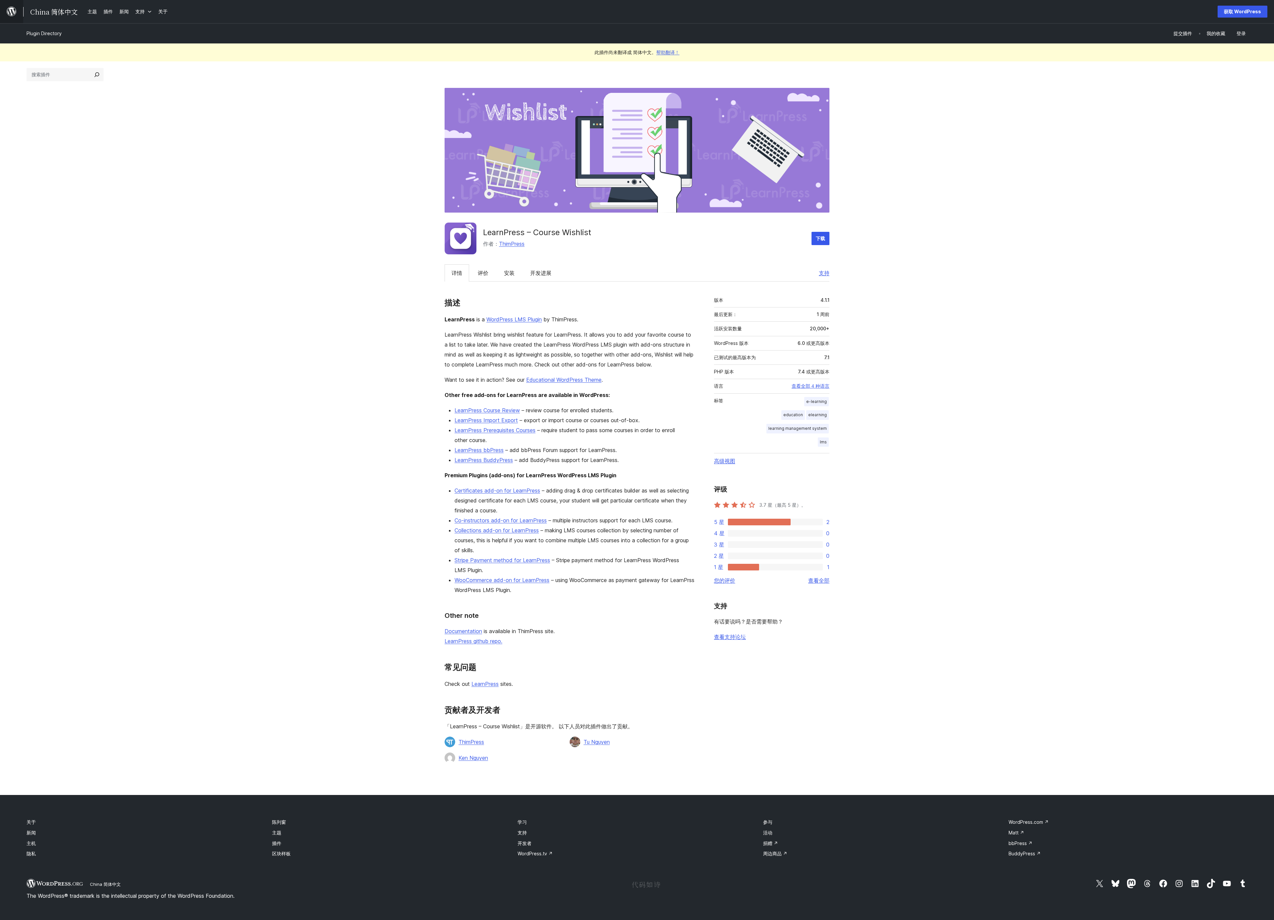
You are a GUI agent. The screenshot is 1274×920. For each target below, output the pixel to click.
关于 (31, 822)
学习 (522, 822)
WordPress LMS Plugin (514, 319)
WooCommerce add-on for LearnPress (502, 580)
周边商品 (775, 853)
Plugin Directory (44, 33)
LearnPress (485, 684)
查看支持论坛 (730, 636)
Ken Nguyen (473, 758)
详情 (457, 273)
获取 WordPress (1242, 11)
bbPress (1020, 843)
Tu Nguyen (597, 742)
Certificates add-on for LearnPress (497, 490)
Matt (1016, 832)
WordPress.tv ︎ (535, 853)
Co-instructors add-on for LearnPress (501, 520)
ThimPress (512, 243)
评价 (483, 273)
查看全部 (818, 580)
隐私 (31, 853)
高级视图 (724, 461)
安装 (509, 273)
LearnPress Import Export (486, 420)
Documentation (463, 631)
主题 (276, 832)
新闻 (31, 832)
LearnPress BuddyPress (484, 460)
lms (823, 441)
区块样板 (281, 853)
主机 (31, 843)
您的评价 (724, 580)
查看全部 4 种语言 (810, 386)
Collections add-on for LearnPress (497, 530)
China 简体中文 (105, 884)
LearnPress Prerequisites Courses (495, 430)
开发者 (524, 843)
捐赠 (770, 843)
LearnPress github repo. (473, 641)
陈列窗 (279, 822)
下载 (820, 238)
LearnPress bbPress (479, 450)
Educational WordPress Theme (564, 379)
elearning (817, 414)
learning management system (797, 428)
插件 (276, 843)
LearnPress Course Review (487, 410)
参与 (767, 822)
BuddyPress (1025, 853)
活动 (767, 832)
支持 (824, 273)
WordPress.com (1029, 822)
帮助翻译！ (667, 52)
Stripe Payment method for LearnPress (502, 560)
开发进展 (540, 273)
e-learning (816, 401)
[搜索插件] (97, 74)
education (793, 414)
